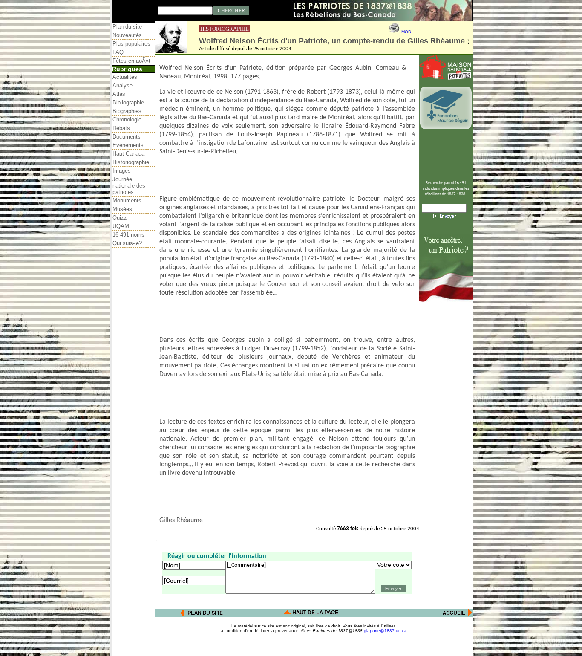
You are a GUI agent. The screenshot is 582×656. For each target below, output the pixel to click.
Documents (126, 136)
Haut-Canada (128, 153)
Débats (121, 128)
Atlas (118, 94)
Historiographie (130, 162)
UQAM (120, 226)
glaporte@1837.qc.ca (385, 630)
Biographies (126, 111)
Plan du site (127, 26)
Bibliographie (128, 102)
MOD (406, 31)
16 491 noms (128, 234)
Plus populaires (131, 43)
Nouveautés (127, 35)
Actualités (124, 77)
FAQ (118, 52)
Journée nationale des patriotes (128, 185)
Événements (128, 145)
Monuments (126, 200)
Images (121, 171)
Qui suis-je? (127, 243)
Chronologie (126, 119)
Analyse (122, 85)
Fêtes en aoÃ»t (131, 61)
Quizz (119, 217)
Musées (122, 209)
